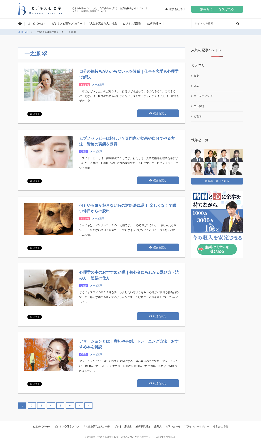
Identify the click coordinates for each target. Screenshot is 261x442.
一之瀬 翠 (100, 84)
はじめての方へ (37, 23)
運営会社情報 (220, 426)
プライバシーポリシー (196, 426)
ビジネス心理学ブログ (66, 426)
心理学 (83, 151)
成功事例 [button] (152, 23)
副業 (196, 85)
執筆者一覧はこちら (217, 181)
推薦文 (158, 426)
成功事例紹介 (142, 426)
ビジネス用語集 (132, 23)
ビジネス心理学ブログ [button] (65, 23)
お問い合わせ (172, 426)
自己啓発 (84, 84)
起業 (196, 75)
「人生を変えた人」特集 (102, 23)
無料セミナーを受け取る (217, 9)
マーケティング (203, 96)
